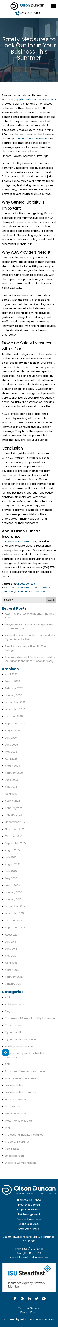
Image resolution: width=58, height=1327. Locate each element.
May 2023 (11, 787)
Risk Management (29, 1214)
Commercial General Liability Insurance (30, 1018)
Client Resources (29, 1224)
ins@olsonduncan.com (33, 1257)
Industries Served (29, 1205)
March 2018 (12, 970)
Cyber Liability (14, 1032)
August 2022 (12, 850)
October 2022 (14, 836)
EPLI (7, 1064)
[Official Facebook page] (15, 1298)
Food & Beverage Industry (21, 1078)
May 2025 (11, 752)
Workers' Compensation (20, 1163)
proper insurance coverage (29, 138)
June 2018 (11, 949)
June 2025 (11, 744)
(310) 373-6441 (33, 1249)
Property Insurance (17, 1142)
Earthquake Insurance (19, 1046)
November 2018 (15, 913)
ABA (7, 997)
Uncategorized (25, 583)
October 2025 (14, 716)
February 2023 (14, 808)
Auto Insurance (14, 1004)
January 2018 (13, 984)
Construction (13, 1025)
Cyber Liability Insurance (20, 1039)
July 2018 (10, 942)
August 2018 (12, 934)
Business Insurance (29, 1200)
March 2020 (12, 885)
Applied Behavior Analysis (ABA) (35, 99)
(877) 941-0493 (30, 13)
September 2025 (15, 723)
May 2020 (11, 878)
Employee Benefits (29, 1210)
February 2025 (14, 773)
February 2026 (14, 688)
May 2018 (10, 956)
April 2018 (11, 963)
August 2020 (12, 864)
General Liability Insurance (21, 1092)
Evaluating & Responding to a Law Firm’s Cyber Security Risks (30, 637)
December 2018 (15, 906)
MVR (8, 1128)
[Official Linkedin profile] (29, 1298)
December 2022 (15, 822)
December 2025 (15, 702)
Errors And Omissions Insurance (25, 1071)
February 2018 (14, 977)
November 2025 (15, 709)
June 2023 (11, 780)
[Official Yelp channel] (22, 1298)
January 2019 (13, 899)
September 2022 (15, 843)
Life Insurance (13, 1106)
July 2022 (11, 857)
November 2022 (15, 829)
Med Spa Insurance (17, 1113)
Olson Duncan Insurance (20, 541)
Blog (7, 1011)
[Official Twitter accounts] (36, 1298)
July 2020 (11, 871)
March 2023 (12, 801)
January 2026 (13, 695)
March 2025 (12, 766)
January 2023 (13, 815)
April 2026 (11, 674)
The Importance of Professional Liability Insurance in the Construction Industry (30, 659)
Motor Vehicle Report (18, 1120)
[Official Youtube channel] (44, 1298)
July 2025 (11, 737)
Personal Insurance (29, 1219)
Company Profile (29, 1229)
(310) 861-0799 (31, 1253)
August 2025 (12, 730)
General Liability (19, 587)
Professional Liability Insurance (24, 1135)
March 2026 (12, 681)
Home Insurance (15, 1099)
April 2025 (11, 759)
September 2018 (15, 927)
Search (51, 600)
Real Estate (12, 1149)
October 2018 (13, 920)
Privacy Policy (29, 1312)
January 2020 (13, 892)
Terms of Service (29, 1308)
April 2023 (11, 794)
